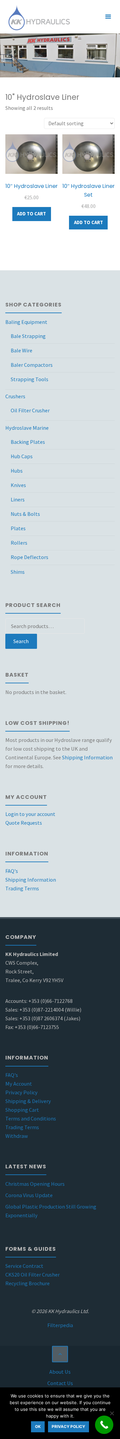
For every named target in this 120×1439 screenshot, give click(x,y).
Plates (18, 528)
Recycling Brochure (27, 1283)
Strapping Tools (29, 379)
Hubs (17, 470)
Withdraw (16, 1136)
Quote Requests (23, 822)
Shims (18, 571)
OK (38, 1426)
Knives (18, 485)
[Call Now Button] (104, 1425)
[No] (111, 1413)
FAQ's (11, 871)
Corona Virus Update (29, 1195)
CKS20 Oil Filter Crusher (32, 1274)
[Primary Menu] (108, 16)
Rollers (19, 542)
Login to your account (30, 814)
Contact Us (60, 1383)
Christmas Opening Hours (35, 1183)
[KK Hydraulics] (38, 16)
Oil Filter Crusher (30, 410)
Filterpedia (60, 1325)
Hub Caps (22, 456)
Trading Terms (22, 888)
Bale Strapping (28, 336)
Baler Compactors (32, 364)
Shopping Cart (22, 1109)
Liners (18, 499)
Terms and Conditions (30, 1118)
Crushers (15, 396)
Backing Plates (28, 441)
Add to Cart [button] (31, 214)
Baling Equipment (26, 322)
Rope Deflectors (29, 557)
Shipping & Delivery (28, 1101)
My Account (18, 1083)
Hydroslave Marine (27, 427)
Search (21, 641)
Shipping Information (87, 757)
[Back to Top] (60, 1354)
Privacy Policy (21, 1092)
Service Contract (24, 1265)
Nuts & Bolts (25, 513)
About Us (60, 1371)
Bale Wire (21, 350)
